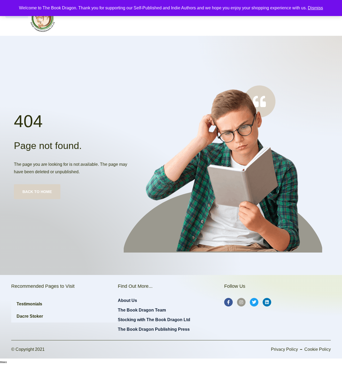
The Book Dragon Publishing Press (154, 329)
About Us (127, 300)
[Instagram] (241, 302)
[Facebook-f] (228, 302)
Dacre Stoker (30, 316)
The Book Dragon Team (142, 310)
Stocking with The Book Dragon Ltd (154, 319)
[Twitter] (254, 302)
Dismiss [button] (315, 8)
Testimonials (29, 304)
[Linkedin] (267, 302)
